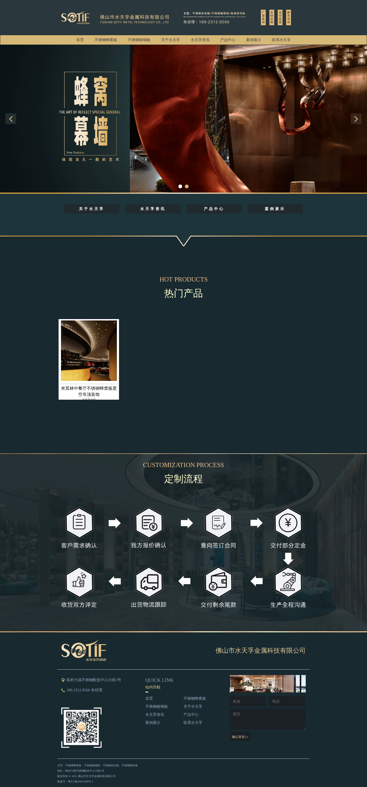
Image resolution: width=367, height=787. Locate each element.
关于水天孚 (170, 40)
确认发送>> (240, 736)
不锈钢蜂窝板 (106, 40)
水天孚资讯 (200, 40)
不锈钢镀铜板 (139, 40)
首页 (80, 40)
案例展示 (253, 40)
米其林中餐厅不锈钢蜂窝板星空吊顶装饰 (89, 391)
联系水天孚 (281, 40)
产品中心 (227, 40)
